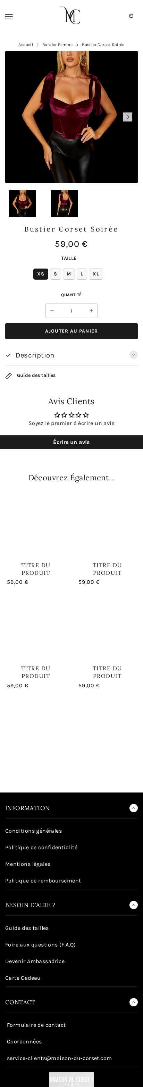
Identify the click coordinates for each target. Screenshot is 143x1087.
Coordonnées (24, 1041)
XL (96, 274)
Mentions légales (27, 864)
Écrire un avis (71, 442)
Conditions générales (33, 830)
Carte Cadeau (23, 978)
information (27, 808)
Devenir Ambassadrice (35, 961)
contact (20, 1002)
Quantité (71, 294)
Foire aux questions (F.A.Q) (40, 944)
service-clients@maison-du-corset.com (59, 1058)
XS (40, 274)
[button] (15, 117)
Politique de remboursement (43, 880)
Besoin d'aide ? (30, 905)
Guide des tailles (36, 376)
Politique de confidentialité (41, 847)
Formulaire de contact (36, 1025)
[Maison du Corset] (71, 16)
